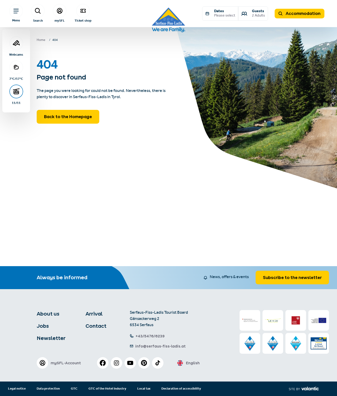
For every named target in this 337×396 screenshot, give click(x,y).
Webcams (16, 54)
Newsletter (51, 338)
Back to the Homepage (68, 116)
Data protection (48, 389)
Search (38, 20)
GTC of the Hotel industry (107, 389)
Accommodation (302, 13)
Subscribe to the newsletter (292, 277)
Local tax (143, 389)
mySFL (60, 20)
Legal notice (17, 389)
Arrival (94, 314)
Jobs (43, 326)
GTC (74, 389)
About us (48, 314)
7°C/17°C (16, 78)
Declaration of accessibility (181, 389)
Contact (96, 326)
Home (41, 40)
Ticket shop (83, 20)
